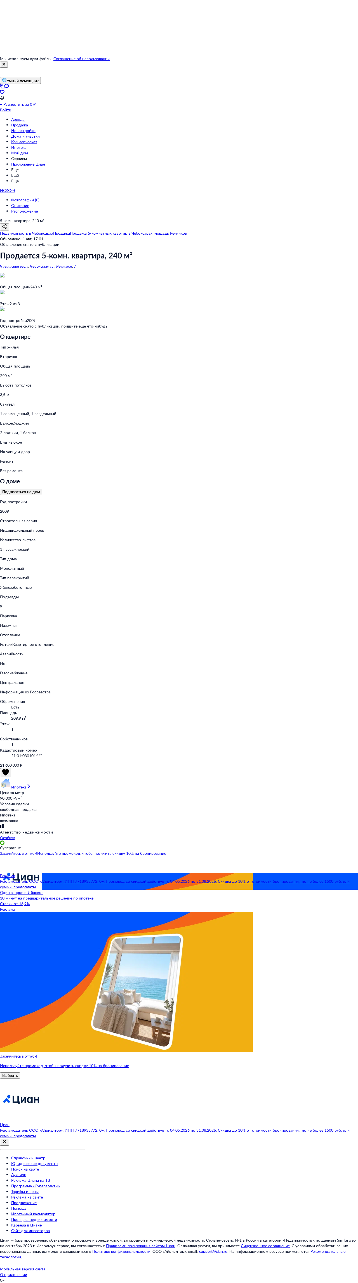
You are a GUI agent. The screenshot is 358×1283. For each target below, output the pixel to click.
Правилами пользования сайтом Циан (140, 1245)
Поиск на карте (25, 1169)
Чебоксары (39, 266)
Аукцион (18, 1174)
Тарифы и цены (25, 1191)
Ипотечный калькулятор (33, 1213)
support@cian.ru (213, 1251)
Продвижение (24, 1202)
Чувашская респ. (14, 266)
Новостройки (23, 130)
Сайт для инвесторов (30, 1230)
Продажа (19, 125)
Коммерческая (24, 141)
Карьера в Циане (26, 1225)
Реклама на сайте (27, 1197)
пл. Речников (61, 266)
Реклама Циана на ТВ (30, 1180)
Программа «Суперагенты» (35, 1185)
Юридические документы (34, 1163)
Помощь (19, 1208)
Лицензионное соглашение (265, 1245)
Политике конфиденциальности (121, 1251)
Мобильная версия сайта (22, 1269)
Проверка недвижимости (34, 1219)
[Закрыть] (4, 65)
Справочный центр (28, 1157)
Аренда (18, 119)
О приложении (13, 1274)
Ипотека (19, 147)
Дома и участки (25, 136)
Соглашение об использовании (81, 58)
